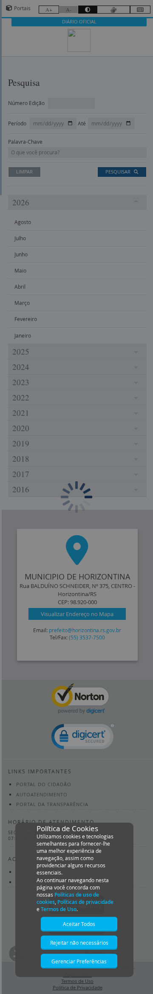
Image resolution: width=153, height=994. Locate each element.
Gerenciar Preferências (79, 961)
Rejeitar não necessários (79, 942)
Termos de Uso (58, 909)
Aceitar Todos (79, 923)
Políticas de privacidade (85, 902)
